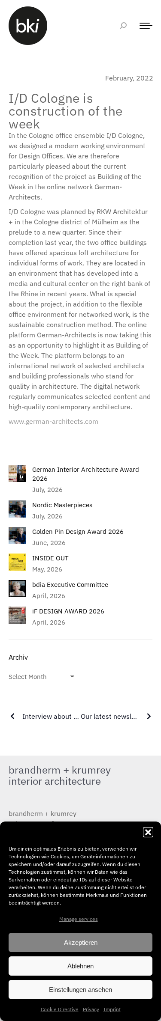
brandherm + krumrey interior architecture (60, 775)
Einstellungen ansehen (80, 989)
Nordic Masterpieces (62, 505)
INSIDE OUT (50, 558)
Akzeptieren (80, 942)
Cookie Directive (60, 1009)
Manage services (78, 919)
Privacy (91, 1009)
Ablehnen (80, 966)
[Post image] (17, 473)
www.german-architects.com (53, 421)
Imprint (112, 1009)
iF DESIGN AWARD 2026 (68, 611)
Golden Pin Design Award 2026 (78, 531)
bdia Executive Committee (70, 584)
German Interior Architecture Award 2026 (85, 473)
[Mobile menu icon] (143, 26)
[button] (148, 832)
